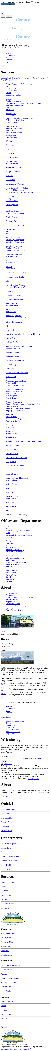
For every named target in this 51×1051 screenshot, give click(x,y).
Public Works (11, 575)
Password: (5, 756)
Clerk (8, 533)
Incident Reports (12, 305)
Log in (3, 2)
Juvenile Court (11, 330)
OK (3, 16)
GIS (7, 107)
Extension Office (12, 256)
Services (9, 53)
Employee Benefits (13, 248)
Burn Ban (9, 176)
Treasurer (9, 581)
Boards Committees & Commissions (19, 84)
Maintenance (10, 560)
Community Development (10, 856)
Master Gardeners (12, 356)
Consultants (10, 196)
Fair (7, 260)
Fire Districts (10, 269)
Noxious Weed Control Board (17, 562)
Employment (10, 602)
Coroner (9, 537)
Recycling (9, 425)
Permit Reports (11, 396)
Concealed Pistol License (15, 190)
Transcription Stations (14, 470)
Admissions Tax (12, 157)
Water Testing (11, 502)
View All (9, 80)
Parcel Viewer (11, 377)
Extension (9, 543)
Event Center (6, 895)
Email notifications (8, 809)
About (8, 58)
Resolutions (10, 427)
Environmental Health (14, 254)
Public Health (11, 131)
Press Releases (11, 398)
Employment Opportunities (16, 250)
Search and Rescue (13, 446)
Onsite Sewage (11, 365)
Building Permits (7, 882)
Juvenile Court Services (14, 116)
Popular (4, 78)
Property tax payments (14, 128)
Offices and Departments (10, 844)
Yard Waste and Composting (16, 515)
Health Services (11, 291)
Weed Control (11, 506)
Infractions (10, 110)
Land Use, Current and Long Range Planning (23, 334)
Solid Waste (10, 579)
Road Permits (11, 437)
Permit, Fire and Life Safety (16, 389)
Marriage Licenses (12, 352)
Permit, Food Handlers (14, 391)
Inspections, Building (14, 316)
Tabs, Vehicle (11, 462)
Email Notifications (13, 238)
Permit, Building (12, 383)
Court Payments (12, 205)
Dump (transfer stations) (15, 225)
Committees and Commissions (17, 188)
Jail (7, 86)
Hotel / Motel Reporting (15, 299)
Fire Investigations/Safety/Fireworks (19, 273)
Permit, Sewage (11, 394)
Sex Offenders (11, 450)
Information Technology (15, 550)
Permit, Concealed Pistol (15, 385)
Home (3, 717)
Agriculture (10, 145)
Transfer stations (12, 137)
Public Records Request (15, 419)
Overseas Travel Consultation (17, 373)
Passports (9, 379)
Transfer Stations (12, 474)
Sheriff (8, 577)
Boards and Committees (15, 168)
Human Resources (12, 547)
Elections (9, 99)
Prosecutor (10, 567)
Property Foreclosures (14, 402)
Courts (8, 93)
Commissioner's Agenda (15, 184)
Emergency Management (15, 240)
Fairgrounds (10, 263)
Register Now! (6, 764)
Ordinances (10, 369)
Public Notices (11, 417)
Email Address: (6, 752)
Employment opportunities (16, 101)
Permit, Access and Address (16, 381)
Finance (9, 267)
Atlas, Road (10, 153)
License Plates (11, 338)
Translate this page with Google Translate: (23, 2)
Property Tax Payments (14, 410)
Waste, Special (11, 498)
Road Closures (11, 433)
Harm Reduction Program (15, 285)
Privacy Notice (33, 779)
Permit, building (12, 122)
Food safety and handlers (15, 105)
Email (8, 233)
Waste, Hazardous (12, 496)
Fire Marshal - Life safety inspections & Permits (23, 103)
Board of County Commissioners (18, 531)
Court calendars (11, 91)
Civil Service (10, 180)
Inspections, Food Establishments (18, 318)
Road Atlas (10, 431)
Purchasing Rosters (13, 421)
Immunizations (11, 303)
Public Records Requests (15, 610)
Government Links (13, 604)
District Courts (11, 217)
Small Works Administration (16, 458)
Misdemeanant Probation (15, 360)
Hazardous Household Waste (16, 287)
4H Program (10, 141)
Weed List (9, 511)
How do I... (5, 908)
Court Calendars (12, 201)
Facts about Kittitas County (16, 606)
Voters (8, 488)
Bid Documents (11, 161)
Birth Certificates (12, 163)
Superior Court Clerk (9, 861)
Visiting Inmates (12, 484)
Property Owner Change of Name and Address (23, 404)
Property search (11, 126)
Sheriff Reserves (12, 454)
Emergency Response (14, 246)
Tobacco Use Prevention (15, 466)
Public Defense (11, 571)
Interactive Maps (7, 818)
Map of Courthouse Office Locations (19, 346)
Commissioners (11, 593)
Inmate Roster (11, 114)
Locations (9, 608)
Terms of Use (27, 1049)
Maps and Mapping (13, 348)
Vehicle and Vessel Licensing (17, 478)
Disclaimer (5, 1049)
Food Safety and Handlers (15, 277)
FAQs (3, 684)
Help (7, 62)
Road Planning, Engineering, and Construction (23, 441)
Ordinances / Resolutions (15, 120)
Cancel (9, 16)
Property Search (12, 406)
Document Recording (14, 221)
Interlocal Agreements (14, 322)
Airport (8, 149)
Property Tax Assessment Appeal (18, 408)
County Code (11, 88)
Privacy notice (15, 1049)
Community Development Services (19, 535)
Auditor (9, 528)
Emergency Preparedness (15, 242)
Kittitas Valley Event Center (16, 556)
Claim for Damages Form (15, 182)
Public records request (14, 133)
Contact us (5, 826)
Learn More (5, 797)
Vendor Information (13, 480)
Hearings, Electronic (13, 295)
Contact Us (10, 60)
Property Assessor (12, 564)
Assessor (4, 852)
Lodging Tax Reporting (14, 342)
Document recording (13, 95)
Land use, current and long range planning (21, 118)
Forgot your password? (32, 759)
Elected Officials (12, 229)
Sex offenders (11, 135)
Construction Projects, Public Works (19, 192)
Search (3, 694)
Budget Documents (13, 172)
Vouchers (9, 492)
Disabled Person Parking (15, 213)
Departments (10, 55)
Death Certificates (12, 211)
